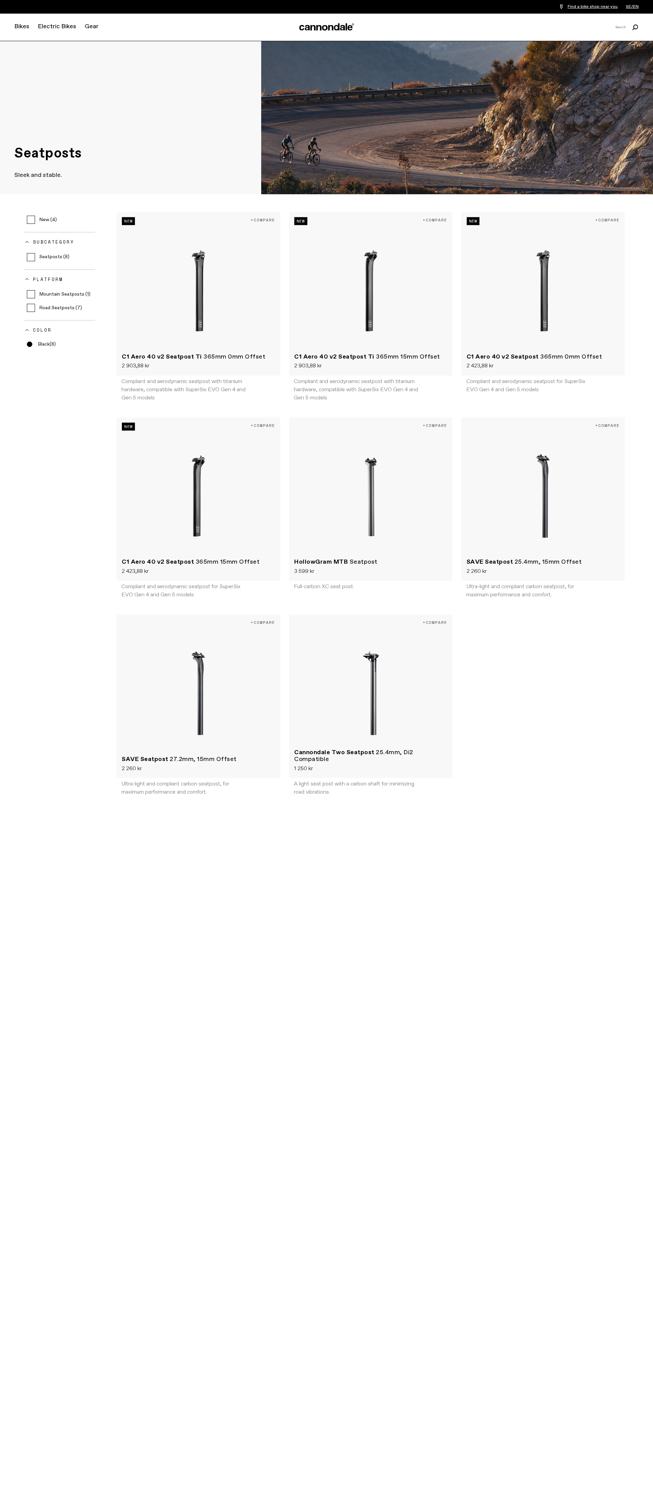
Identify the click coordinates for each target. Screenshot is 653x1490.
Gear (92, 26)
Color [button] (42, 330)
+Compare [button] (263, 220)
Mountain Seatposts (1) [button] (64, 294)
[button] (41, 344)
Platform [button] (48, 279)
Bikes (21, 26)
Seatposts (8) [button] (54, 257)
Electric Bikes (57, 26)
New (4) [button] (48, 220)
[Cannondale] (326, 27)
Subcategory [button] (53, 241)
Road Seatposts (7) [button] (60, 308)
